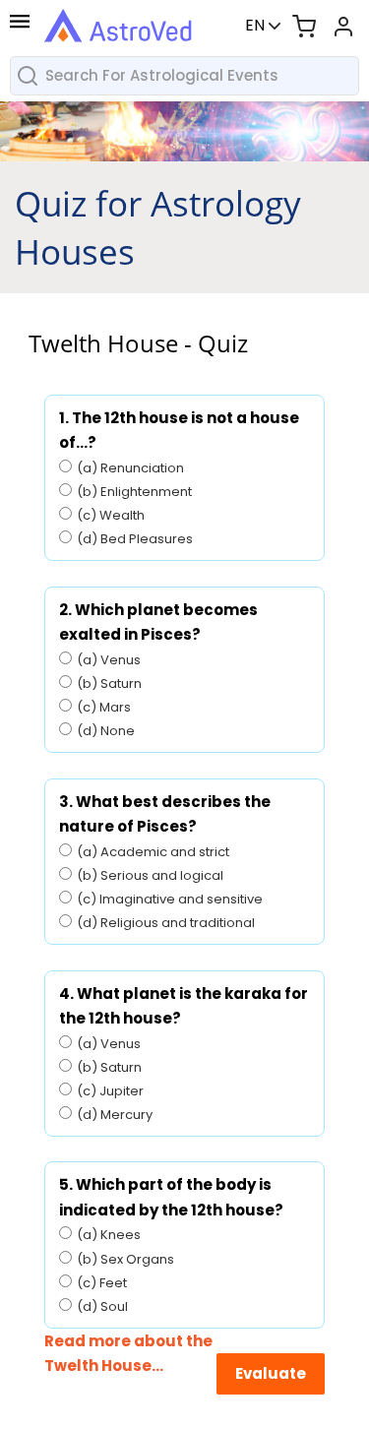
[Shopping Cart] (304, 25)
